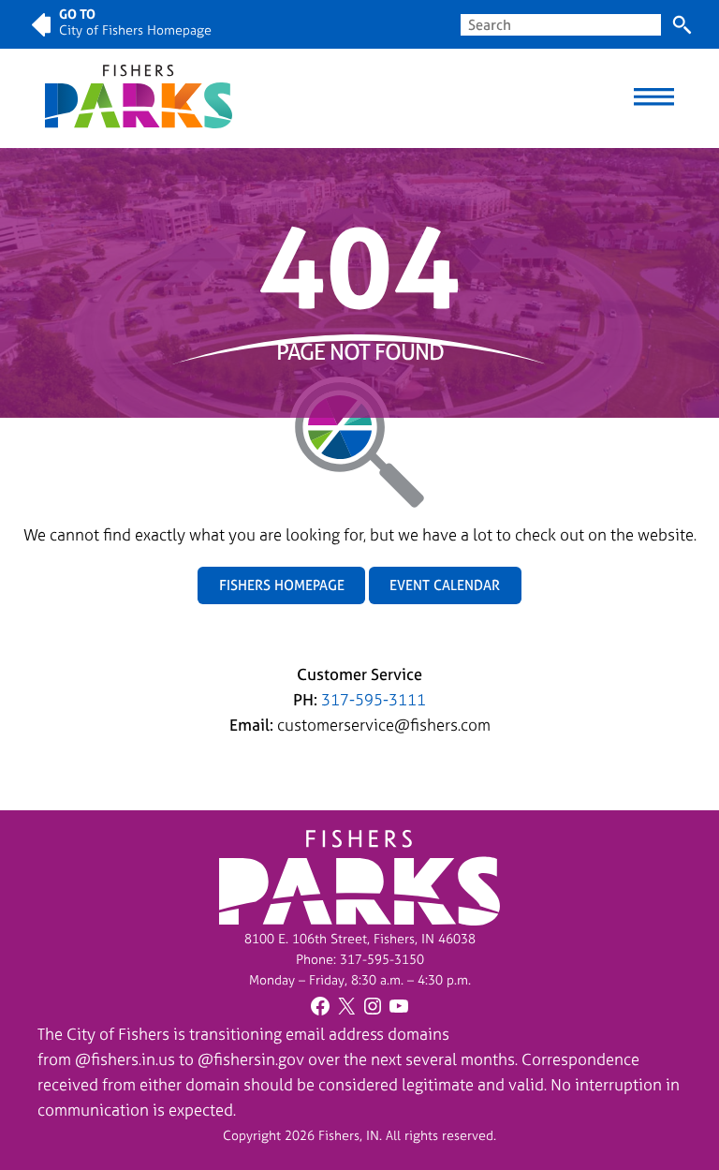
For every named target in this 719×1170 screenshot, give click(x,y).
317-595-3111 (373, 699)
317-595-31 (374, 959)
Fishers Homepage (282, 585)
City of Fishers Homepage (135, 30)
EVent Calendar (444, 585)
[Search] (682, 24)
